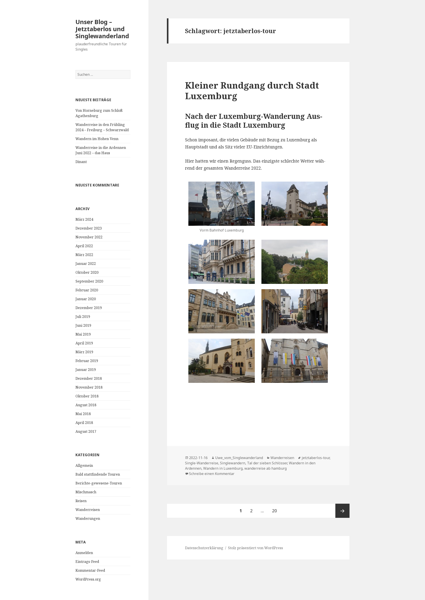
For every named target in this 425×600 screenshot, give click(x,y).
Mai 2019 (83, 334)
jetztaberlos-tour (316, 457)
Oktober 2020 (87, 272)
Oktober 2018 (87, 396)
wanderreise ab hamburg (265, 468)
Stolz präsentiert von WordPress (255, 547)
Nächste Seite (342, 511)
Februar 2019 (86, 360)
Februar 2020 (86, 290)
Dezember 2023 (88, 228)
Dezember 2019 (88, 307)
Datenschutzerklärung (204, 547)
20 (276, 511)
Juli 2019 (82, 316)
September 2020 (89, 281)
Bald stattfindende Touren (97, 474)
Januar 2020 (85, 298)
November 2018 (88, 387)
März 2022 (84, 254)
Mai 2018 (83, 413)
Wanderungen (87, 518)
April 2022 (84, 245)
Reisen (81, 500)
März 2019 (84, 351)
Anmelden (84, 552)
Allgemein (84, 465)
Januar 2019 (85, 369)
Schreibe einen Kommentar (211, 473)
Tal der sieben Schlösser (267, 463)
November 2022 (88, 237)
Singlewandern (232, 463)
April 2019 (84, 343)
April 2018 (84, 422)
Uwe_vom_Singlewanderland (239, 457)
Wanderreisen (87, 509)
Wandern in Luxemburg (223, 468)
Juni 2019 (83, 325)
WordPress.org (88, 579)
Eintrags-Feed (87, 561)
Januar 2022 (85, 263)
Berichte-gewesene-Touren (98, 483)
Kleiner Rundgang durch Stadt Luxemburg (252, 90)
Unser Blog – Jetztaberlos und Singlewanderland (102, 29)
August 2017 (85, 431)
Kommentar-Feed (90, 570)
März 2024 (84, 219)
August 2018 (85, 405)
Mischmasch (85, 492)
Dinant (81, 161)
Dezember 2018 (88, 378)
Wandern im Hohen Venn (96, 138)
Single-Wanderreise (201, 463)
